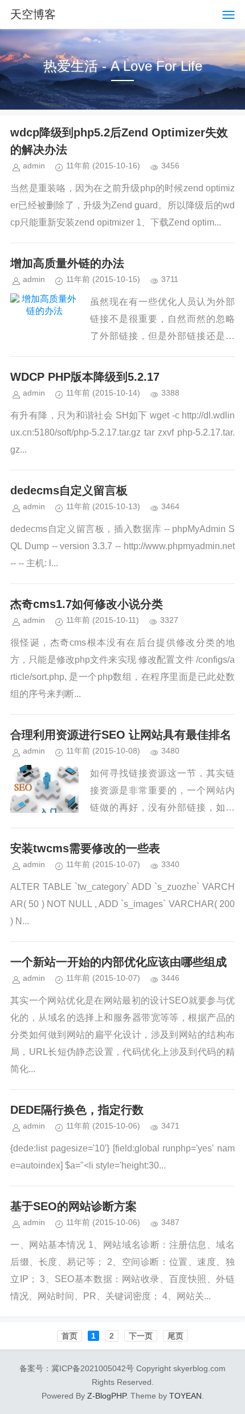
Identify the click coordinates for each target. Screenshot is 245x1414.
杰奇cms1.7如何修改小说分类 (86, 604)
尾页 (175, 1335)
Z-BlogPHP (106, 1395)
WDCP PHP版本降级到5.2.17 (85, 376)
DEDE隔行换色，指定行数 (77, 1109)
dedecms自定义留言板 (69, 490)
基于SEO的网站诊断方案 (73, 1206)
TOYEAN (185, 1395)
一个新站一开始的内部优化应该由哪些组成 (118, 962)
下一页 (141, 1335)
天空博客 (33, 14)
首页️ (69, 1335)
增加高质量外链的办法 (67, 263)
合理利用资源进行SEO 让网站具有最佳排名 (120, 734)
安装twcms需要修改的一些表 (85, 848)
